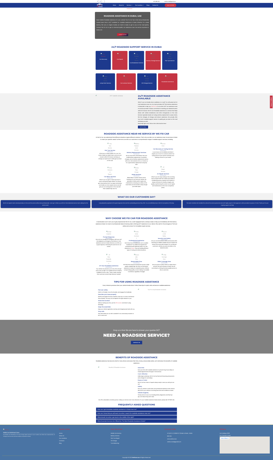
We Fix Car (154, 106)
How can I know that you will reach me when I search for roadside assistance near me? (124, 413)
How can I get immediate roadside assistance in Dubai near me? (117, 409)
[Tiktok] (103, 1)
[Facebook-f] (97, 1)
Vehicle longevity (143, 393)
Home (114, 5)
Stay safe (101, 311)
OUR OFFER (170, 5)
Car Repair (120, 59)
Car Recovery (103, 59)
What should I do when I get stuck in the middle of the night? (115, 417)
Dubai (132, 248)
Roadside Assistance (168, 82)
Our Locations (138, 5)
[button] (136, 409)
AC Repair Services (163, 174)
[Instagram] (100, 1)
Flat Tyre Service (169, 60)
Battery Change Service (153, 60)
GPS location (119, 303)
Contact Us (155, 5)
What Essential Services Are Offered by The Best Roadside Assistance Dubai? (121, 421)
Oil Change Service (146, 83)
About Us (121, 5)
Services (129, 5)
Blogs (148, 5)
